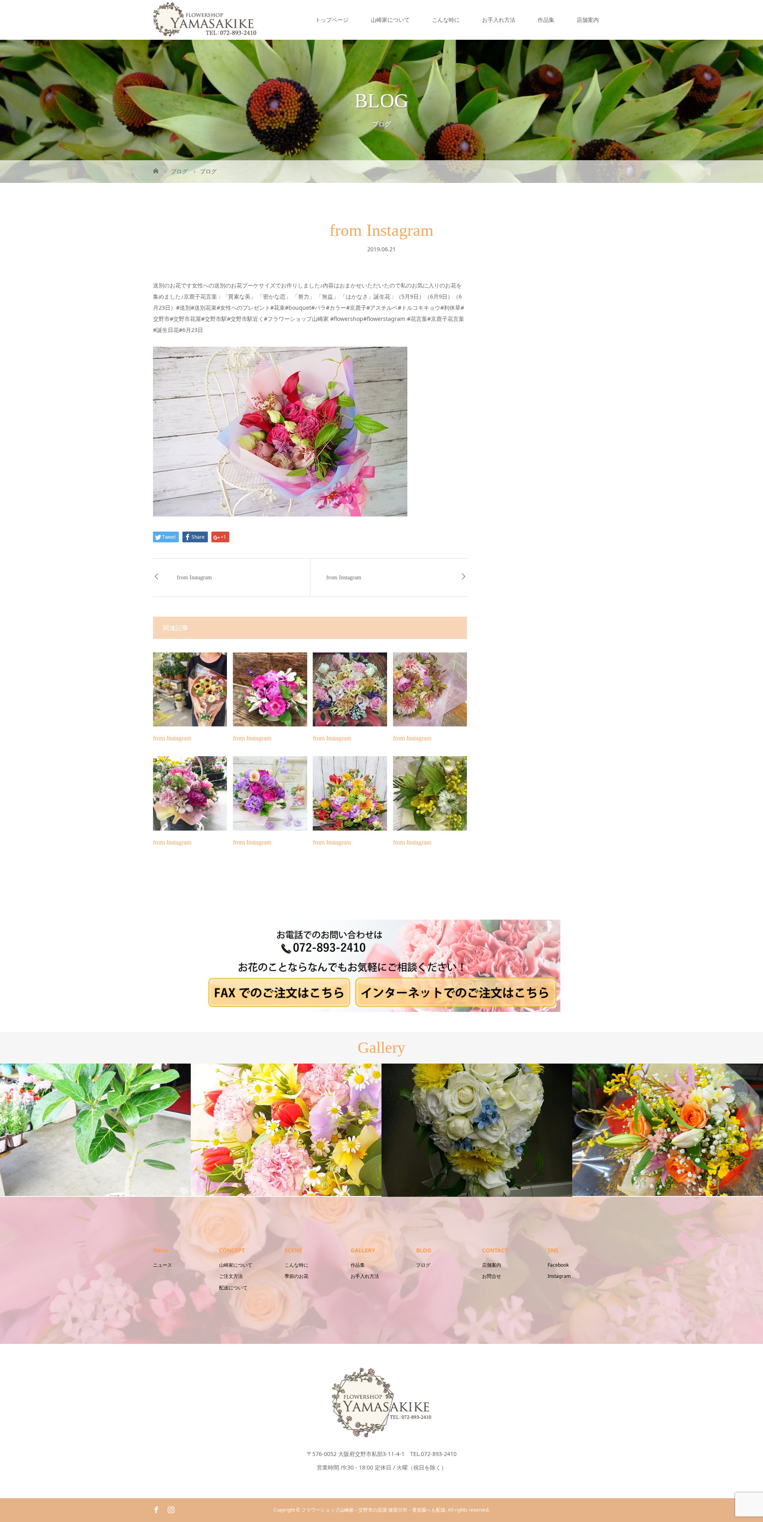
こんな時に (446, 19)
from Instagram (194, 577)
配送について (233, 1287)
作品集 (546, 19)
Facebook (558, 1265)
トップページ (332, 19)
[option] (95, 1130)
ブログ (423, 1265)
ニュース (162, 1265)
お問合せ (491, 1276)
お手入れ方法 (498, 19)
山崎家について (390, 19)
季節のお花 (296, 1276)
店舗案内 (588, 19)
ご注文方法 (231, 1276)
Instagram (559, 1276)
